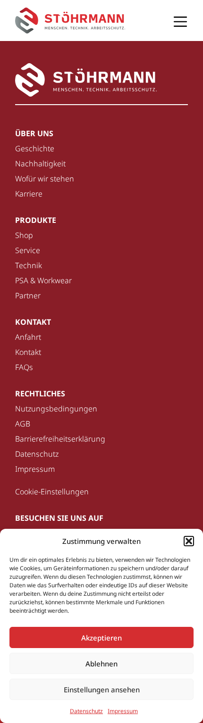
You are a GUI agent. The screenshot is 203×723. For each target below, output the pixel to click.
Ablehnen (101, 663)
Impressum (123, 711)
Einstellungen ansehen (102, 689)
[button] (189, 541)
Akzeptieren (101, 637)
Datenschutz (86, 711)
